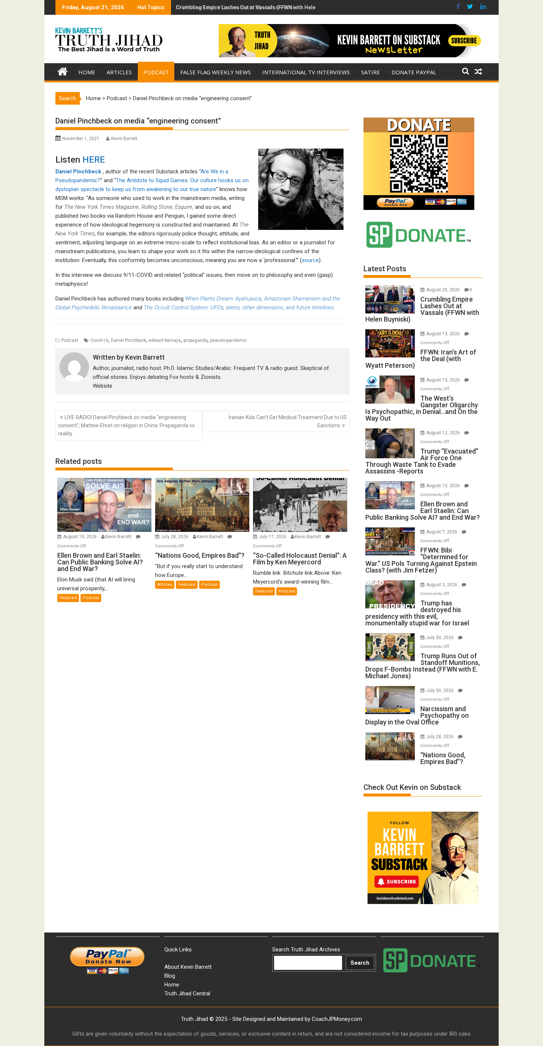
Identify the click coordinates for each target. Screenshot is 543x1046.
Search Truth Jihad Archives (306, 949)
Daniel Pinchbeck (78, 171)
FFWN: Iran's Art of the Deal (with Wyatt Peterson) (235, 7)
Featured (68, 597)
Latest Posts (384, 268)
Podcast (156, 72)
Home (86, 72)
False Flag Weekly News (215, 72)
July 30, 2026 (440, 637)
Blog (169, 975)
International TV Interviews (306, 72)
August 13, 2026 (443, 333)
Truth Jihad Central (187, 993)
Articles (119, 72)
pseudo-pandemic (228, 340)
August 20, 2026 (443, 289)
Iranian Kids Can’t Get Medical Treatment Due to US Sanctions (288, 421)
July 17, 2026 (273, 536)
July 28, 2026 (175, 536)
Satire (370, 72)
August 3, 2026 (442, 584)
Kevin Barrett (124, 138)
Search (360, 963)
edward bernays (164, 340)
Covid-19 (99, 340)
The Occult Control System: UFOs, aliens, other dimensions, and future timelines (239, 307)
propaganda (196, 340)
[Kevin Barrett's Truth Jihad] (62, 70)
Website (102, 386)
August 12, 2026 (443, 432)
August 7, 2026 (442, 531)
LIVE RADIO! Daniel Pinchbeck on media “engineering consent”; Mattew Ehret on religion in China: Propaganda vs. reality (127, 425)
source (310, 260)
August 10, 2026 (80, 536)
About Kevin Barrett (188, 967)
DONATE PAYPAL (414, 72)
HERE (93, 159)
